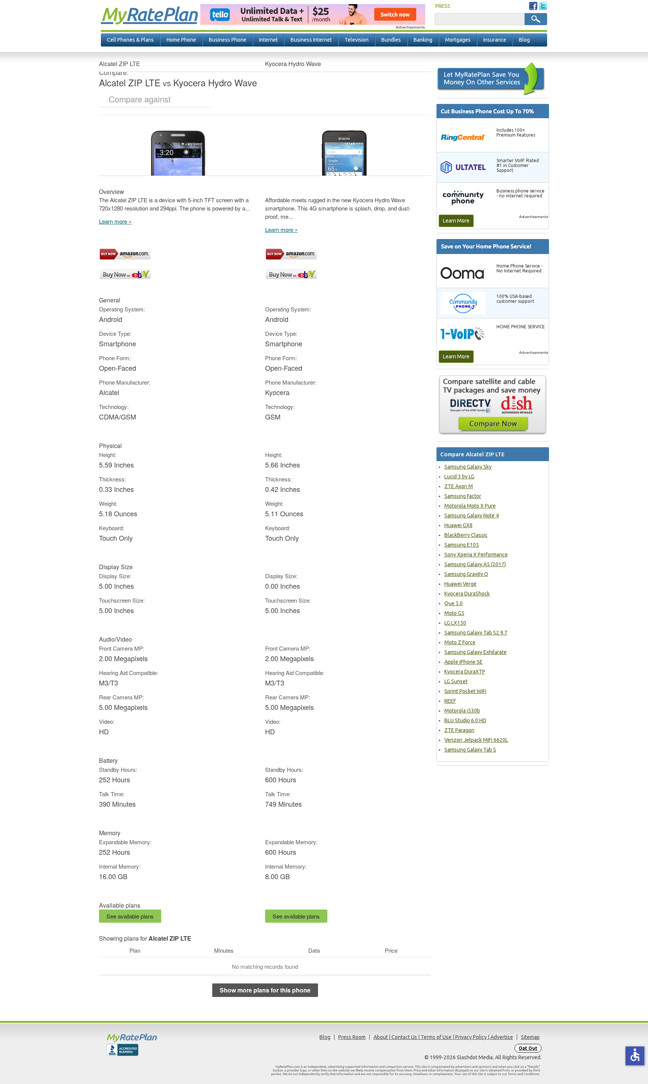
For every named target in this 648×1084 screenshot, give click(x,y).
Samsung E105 (461, 545)
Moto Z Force (460, 642)
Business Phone (227, 40)
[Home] (160, 1037)
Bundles (391, 40)
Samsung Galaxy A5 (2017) (475, 564)
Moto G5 (454, 613)
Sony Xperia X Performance (476, 555)
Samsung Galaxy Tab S (470, 750)
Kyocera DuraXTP (464, 672)
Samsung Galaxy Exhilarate (475, 652)
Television (357, 40)
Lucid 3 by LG (459, 477)
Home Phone (181, 40)
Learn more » (115, 221)
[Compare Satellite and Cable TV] (492, 405)
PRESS (442, 6)
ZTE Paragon (459, 730)
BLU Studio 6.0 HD (465, 720)
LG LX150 (455, 623)
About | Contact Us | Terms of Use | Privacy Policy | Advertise (443, 1037)
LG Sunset (456, 681)
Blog (524, 40)
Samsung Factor (462, 496)
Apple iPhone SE (463, 662)
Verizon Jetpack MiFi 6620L (476, 740)
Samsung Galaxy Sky (468, 467)
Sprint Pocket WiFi (465, 691)
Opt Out (528, 1048)
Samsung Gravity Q (466, 574)
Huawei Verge (460, 584)
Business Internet (311, 40)
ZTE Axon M (458, 486)
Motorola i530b (462, 711)
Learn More (456, 221)
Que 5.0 (453, 603)
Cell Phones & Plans (130, 40)
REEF (450, 701)
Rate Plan (149, 13)
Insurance (494, 40)
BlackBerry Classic (466, 535)
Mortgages (458, 40)
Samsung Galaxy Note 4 (471, 516)
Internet (268, 40)
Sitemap (530, 1037)
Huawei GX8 (458, 525)
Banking (423, 40)
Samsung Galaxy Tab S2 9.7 (475, 633)
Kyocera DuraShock (467, 594)
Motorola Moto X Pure (470, 506)
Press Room (352, 1037)
